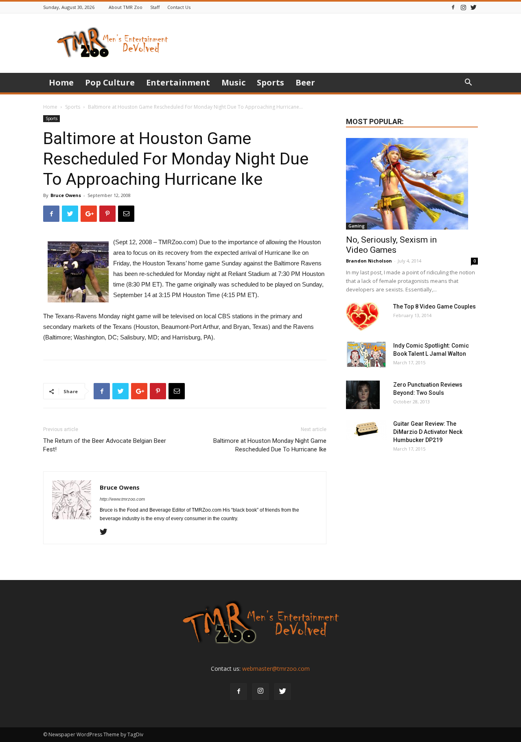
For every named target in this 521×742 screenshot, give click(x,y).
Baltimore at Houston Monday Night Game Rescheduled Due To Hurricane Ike (269, 445)
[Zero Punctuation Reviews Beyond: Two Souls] (363, 395)
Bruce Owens (65, 195)
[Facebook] (453, 7)
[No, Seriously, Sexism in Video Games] (412, 184)
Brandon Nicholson (369, 261)
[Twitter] (473, 7)
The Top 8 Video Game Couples (434, 306)
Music (233, 82)
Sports (270, 82)
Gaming (356, 226)
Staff (155, 7)
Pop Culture (110, 82)
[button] (468, 83)
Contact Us (178, 7)
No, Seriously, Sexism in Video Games (391, 245)
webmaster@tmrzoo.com (276, 668)
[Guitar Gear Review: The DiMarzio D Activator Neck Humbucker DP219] (366, 430)
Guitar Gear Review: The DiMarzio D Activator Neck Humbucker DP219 (427, 431)
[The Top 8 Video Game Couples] (362, 316)
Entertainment (178, 82)
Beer (305, 82)
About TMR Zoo (125, 7)
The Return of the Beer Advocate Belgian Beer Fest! (104, 445)
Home (61, 82)
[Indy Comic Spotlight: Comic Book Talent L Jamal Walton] (366, 354)
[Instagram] (463, 7)
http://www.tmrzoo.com (122, 499)
